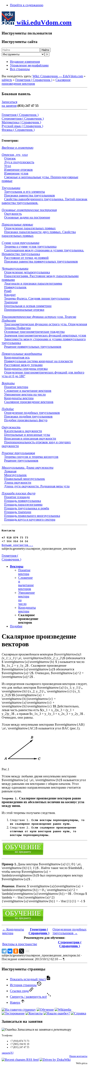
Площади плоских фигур (18, 493)
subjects (7, 80)
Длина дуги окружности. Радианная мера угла (37, 486)
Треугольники (11, 188)
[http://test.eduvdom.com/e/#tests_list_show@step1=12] (23, 854)
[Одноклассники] (15, 951)
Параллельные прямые (17, 224)
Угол (7, 166)
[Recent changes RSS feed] (20, 1059)
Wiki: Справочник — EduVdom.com (57, 76)
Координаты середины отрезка (26, 368)
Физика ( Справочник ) (18, 130)
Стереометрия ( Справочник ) (23, 118)
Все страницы (20, 69)
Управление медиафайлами (29, 65)
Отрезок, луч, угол (15, 154)
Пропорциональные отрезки (24, 309)
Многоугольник (15, 475)
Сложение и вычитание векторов (27, 390)
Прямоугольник (15, 287)
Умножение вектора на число (25, 394)
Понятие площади (17, 497)
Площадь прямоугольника (22, 501)
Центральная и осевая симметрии (28, 306)
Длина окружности (17, 482)
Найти (45, 50)
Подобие (8, 409)
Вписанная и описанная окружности (30, 438)
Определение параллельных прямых (30, 228)
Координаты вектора (19, 398)
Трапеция (11, 302)
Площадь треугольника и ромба (26, 508)
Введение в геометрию (17, 147)
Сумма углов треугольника (20, 243)
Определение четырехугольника (27, 272)
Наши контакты (78, 1056)
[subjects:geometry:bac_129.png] (22, 762)
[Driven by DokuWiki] (55, 1059)
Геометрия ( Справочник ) (33, 80)
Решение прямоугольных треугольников (32, 346)
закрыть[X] (7, 1052)
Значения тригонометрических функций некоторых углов (45, 335)
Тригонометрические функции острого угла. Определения (45, 324)
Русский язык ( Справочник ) (22, 126)
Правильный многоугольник (24, 479)
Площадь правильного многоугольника (32, 516)
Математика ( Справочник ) (21, 122)
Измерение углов (16, 173)
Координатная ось (17, 357)
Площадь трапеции (17, 512)
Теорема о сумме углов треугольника (30, 246)
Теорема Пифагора (17, 328)
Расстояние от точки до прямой (26, 257)
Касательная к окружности (23, 431)
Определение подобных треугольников (32, 412)
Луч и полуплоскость (19, 162)
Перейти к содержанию (26, 5)
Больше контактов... (17, 545)
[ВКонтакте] (9, 951)
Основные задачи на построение (27, 217)
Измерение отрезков (18, 169)
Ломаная (10, 471)
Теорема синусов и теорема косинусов (31, 457)
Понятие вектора (16, 387)
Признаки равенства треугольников (29, 195)
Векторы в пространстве (19, 944)
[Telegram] (4, 951)
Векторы (8, 383)
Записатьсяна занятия (9, 103)
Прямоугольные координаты (22, 353)
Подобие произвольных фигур (25, 420)
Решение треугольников (18, 453)
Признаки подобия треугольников (28, 416)
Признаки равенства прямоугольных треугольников (41, 261)
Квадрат (10, 294)
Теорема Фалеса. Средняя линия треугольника (37, 298)
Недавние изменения (25, 61)
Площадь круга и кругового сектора (29, 519)
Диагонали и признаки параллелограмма (33, 283)
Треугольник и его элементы (24, 191)
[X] (21, 951)
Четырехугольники (15, 268)
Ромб (7, 291)
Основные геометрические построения (29, 210)
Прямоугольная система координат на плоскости (38, 361)
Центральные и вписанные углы (27, 434)
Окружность (13, 213)
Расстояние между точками (23, 365)
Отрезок (10, 158)
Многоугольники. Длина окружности (27, 467)
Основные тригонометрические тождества (34, 331)
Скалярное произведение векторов (28, 402)
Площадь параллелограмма (23, 504)
